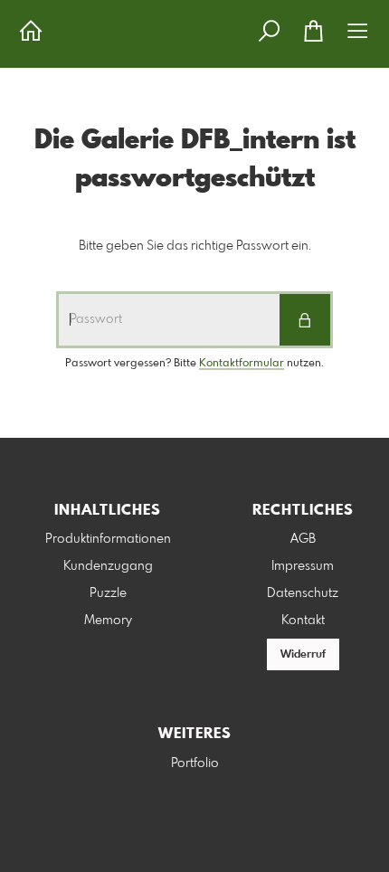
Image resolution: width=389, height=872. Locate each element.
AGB (303, 539)
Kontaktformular (241, 363)
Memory (108, 620)
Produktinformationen (108, 539)
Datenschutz (302, 593)
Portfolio (195, 763)
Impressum (302, 566)
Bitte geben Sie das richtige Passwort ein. (195, 246)
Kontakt (303, 620)
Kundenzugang (108, 566)
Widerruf (303, 654)
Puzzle (108, 593)
